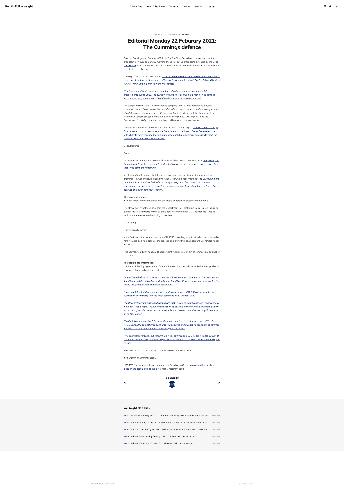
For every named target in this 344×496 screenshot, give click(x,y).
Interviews (198, 6)
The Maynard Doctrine (179, 6)
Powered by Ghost (245, 484)
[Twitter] (330, 6)
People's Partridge (133, 58)
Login (336, 6)
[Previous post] (125, 382)
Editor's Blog (136, 6)
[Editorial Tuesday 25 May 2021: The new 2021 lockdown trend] (172, 443)
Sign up (210, 6)
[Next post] (218, 382)
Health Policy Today (155, 6)
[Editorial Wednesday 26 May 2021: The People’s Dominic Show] (172, 436)
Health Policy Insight (19, 6)
